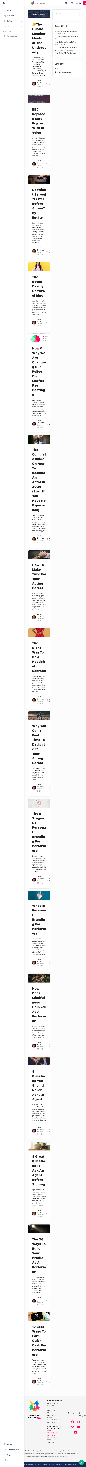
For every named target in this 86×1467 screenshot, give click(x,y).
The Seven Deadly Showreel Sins (38, 286)
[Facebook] (72, 1421)
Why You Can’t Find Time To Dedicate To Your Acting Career (39, 744)
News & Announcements (63, 72)
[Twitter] (72, 1427)
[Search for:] (67, 14)
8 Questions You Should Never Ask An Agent (38, 1085)
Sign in (78, 3)
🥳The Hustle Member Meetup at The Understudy (39, 38)
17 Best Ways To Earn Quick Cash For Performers (39, 1340)
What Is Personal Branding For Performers (39, 919)
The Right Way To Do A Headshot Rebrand (39, 657)
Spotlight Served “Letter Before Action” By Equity (39, 204)
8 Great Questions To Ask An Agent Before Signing (38, 1170)
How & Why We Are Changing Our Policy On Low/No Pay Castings (39, 371)
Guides (57, 69)
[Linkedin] (75, 1432)
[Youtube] (78, 1427)
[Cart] (72, 3)
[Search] (66, 3)
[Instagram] (78, 1421)
